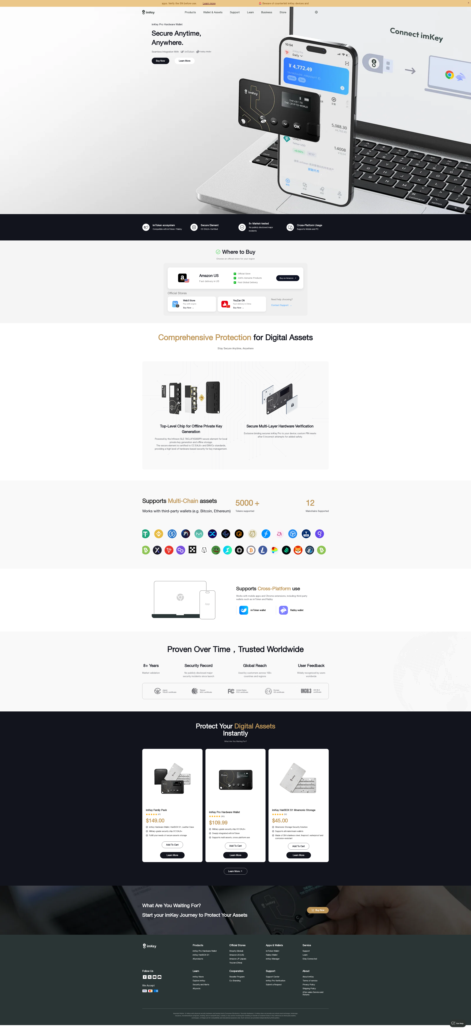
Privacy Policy (309, 984)
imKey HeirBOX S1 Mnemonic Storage (293, 810)
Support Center (272, 977)
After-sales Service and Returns (313, 993)
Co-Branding (235, 980)
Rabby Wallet (271, 955)
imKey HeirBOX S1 (201, 955)
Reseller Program (237, 977)
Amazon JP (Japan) (237, 959)
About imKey (308, 977)
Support (235, 12)
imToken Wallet (272, 951)
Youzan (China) (235, 963)
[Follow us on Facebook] (145, 977)
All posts (196, 988)
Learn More (184, 61)
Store (283, 12)
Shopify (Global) (236, 951)
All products (198, 959)
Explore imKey (199, 980)
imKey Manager (273, 959)
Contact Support (281, 305)
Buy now (160, 61)
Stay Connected (310, 959)
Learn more (251, 3)
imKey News (198, 977)
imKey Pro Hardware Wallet (224, 812)
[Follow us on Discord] (159, 977)
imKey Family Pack (156, 810)
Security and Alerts (201, 984)
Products (190, 12)
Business (266, 12)
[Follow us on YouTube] (154, 977)
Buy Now (188, 308)
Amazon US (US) (236, 955)
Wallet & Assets (212, 12)
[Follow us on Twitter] (149, 977)
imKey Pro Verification (275, 980)
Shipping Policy (309, 988)
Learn (250, 12)
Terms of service (310, 980)
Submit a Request (274, 984)
